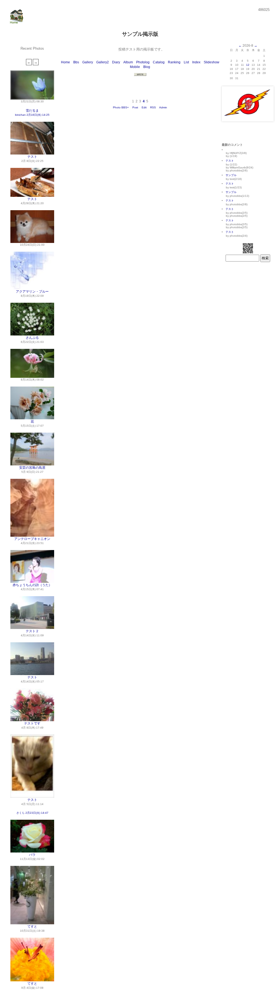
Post (135, 107)
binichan (20, 114)
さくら (20, 812)
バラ (32, 855)
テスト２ (32, 631)
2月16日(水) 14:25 (38, 114)
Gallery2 (102, 62)
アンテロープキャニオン (32, 539)
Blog (146, 67)
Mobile (135, 67)
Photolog (143, 62)
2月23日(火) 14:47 (36, 812)
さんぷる (32, 338)
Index (196, 62)
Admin (163, 107)
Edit (144, 107)
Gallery (87, 62)
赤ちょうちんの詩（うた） (32, 585)
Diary (116, 62)
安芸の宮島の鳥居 (32, 468)
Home (65, 62)
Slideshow (211, 62)
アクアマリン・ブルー (32, 291)
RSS (153, 107)
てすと (32, 926)
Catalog (159, 62)
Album (128, 62)
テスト (32, 157)
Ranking (174, 62)
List (186, 62)
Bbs (76, 62)
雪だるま (32, 110)
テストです (32, 723)
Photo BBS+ (121, 107)
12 (247, 64)
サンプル (231, 175)
